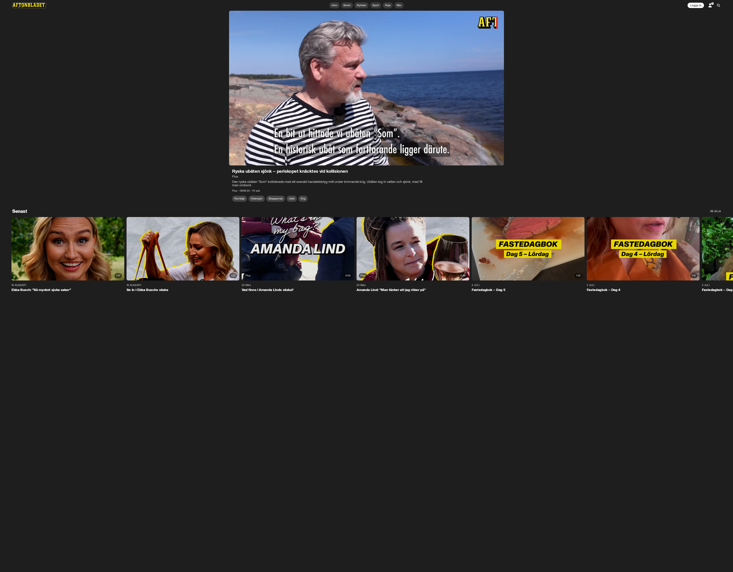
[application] (366, 88)
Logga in (695, 5)
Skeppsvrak (276, 198)
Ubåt (292, 198)
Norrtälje (239, 198)
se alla (715, 211)
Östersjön (256, 198)
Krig (303, 198)
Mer (399, 5)
